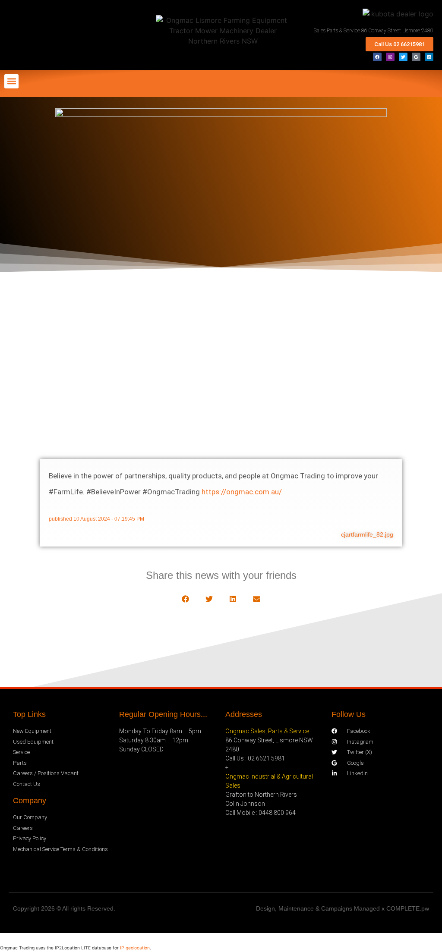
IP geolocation (135, 947)
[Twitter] (403, 57)
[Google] (416, 57)
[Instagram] (390, 57)
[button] (11, 81)
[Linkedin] (429, 57)
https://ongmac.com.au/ (242, 491)
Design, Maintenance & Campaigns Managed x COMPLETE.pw (342, 908)
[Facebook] (377, 57)
